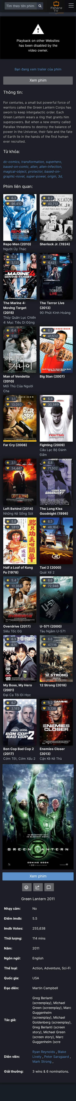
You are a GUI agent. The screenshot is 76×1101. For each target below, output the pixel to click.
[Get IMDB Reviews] (27, 887)
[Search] (40, 6)
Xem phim (38, 876)
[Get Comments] (49, 887)
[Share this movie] (38, 887)
